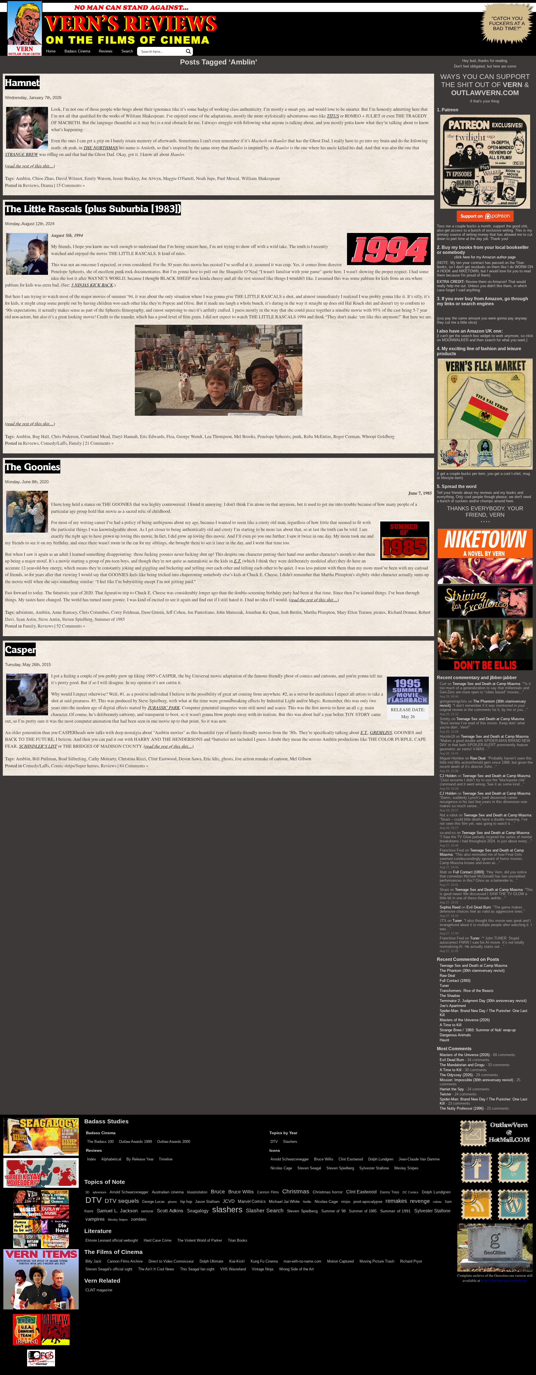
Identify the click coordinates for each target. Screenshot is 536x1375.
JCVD (229, 1201)
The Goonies (32, 466)
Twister (445, 1094)
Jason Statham (207, 1201)
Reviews (106, 51)
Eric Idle (211, 759)
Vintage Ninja (262, 1269)
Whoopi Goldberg (378, 436)
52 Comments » (70, 626)
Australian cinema (168, 1192)
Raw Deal (477, 758)
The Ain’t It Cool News (156, 1269)
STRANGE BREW (21, 154)
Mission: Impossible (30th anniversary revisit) (476, 1080)
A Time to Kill (450, 1025)
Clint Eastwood (162, 759)
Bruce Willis (323, 1159)
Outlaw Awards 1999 (135, 1142)
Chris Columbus (94, 612)
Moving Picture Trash (377, 1261)
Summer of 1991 (395, 1211)
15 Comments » (70, 185)
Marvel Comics (252, 1201)
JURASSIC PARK (164, 707)
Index (91, 1159)
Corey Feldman (125, 612)
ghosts (227, 759)
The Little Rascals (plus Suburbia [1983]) (93, 208)
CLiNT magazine (98, 1290)
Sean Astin (26, 619)
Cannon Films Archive (125, 1261)
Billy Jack (93, 1261)
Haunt (444, 1040)
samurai (147, 1211)
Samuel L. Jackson (117, 1210)
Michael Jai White (284, 1201)
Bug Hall (40, 436)
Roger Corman (346, 436)
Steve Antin (49, 619)
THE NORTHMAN (100, 147)
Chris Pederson (64, 436)
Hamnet (22, 82)
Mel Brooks (244, 436)
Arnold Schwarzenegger (290, 1159)
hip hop (186, 1201)
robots (437, 1201)
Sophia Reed (450, 907)
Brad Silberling (72, 759)
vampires (95, 1219)
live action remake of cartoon (261, 759)
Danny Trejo (389, 1192)
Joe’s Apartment (453, 1006)
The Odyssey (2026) (456, 1075)
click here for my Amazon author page (485, 257)
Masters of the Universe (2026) (465, 1020)
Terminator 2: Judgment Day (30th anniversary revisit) (483, 1001)
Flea (170, 436)
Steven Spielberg (77, 619)
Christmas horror (328, 1192)
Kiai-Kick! (237, 1261)
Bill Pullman (44, 759)
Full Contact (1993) (468, 872)
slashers (227, 1209)
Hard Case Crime (157, 1240)
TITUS (333, 116)
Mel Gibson (300, 759)
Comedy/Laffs (54, 443)
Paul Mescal (228, 178)
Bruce (218, 1191)
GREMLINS (381, 732)
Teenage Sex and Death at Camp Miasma (486, 684)
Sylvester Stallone (374, 1168)
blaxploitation (197, 1192)
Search (127, 51)
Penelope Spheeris (273, 436)
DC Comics (410, 1192)
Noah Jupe (205, 178)
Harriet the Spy (452, 1089)
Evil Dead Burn (478, 907)
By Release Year (140, 1159)
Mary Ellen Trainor (354, 612)
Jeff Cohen (175, 612)
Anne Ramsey (64, 612)
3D (87, 1192)
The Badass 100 (100, 1142)
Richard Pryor (411, 1261)
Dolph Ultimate (211, 1261)
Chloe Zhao (43, 178)
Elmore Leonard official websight (111, 1240)
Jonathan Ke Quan (262, 612)
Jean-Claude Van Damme (419, 1159)
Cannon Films (268, 1192)
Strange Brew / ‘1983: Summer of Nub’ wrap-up (478, 1030)
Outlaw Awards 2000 (173, 1142)
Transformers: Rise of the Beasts (467, 991)
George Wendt (189, 436)
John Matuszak (229, 612)
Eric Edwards (152, 436)
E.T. (237, 561)
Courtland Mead (95, 436)
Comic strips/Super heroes (75, 766)
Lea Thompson (218, 436)
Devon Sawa (190, 759)
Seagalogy (198, 1210)
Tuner (457, 921)
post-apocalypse (367, 1201)
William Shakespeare (260, 178)
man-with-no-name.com (302, 1261)
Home (51, 51)
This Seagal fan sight (197, 1269)
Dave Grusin (152, 612)
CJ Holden (448, 776)
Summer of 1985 (110, 619)
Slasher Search (265, 1210)
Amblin (23, 178)
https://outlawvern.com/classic (504, 1280)
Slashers (290, 1142)
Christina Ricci (132, 759)
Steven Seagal (309, 1168)
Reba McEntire (317, 436)
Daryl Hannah (125, 436)
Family (75, 443)
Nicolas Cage (281, 1168)
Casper (20, 649)
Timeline (166, 1159)
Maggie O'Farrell (178, 178)
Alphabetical (111, 1159)
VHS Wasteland (233, 1269)
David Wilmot (69, 178)
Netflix (307, 1201)
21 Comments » (99, 443)
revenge (420, 1201)
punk (297, 436)
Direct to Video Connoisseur (171, 1261)
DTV (274, 1142)
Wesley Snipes (406, 1168)
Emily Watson (98, 178)
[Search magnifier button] (188, 51)
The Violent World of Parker (199, 1240)
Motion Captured (340, 1261)
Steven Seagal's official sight (108, 1269)
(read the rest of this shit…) (30, 166)
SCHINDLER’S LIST (38, 746)
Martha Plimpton (319, 612)
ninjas (345, 1202)
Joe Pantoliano (201, 612)
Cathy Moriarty (102, 759)
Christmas (295, 1191)
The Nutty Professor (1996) (462, 1108)
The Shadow (450, 996)
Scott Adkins (170, 1210)
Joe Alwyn (151, 178)
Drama (47, 185)
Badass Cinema (77, 51)
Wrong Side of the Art (296, 1269)
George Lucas (153, 1202)
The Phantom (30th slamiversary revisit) (472, 970)
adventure (24, 612)
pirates (380, 612)
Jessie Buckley (126, 178)
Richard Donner (402, 612)
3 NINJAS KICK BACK (92, 285)
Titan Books (237, 1240)
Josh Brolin (291, 612)
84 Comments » (133, 766)
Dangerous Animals (455, 1035)
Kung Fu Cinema (264, 1261)
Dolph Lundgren (380, 1159)
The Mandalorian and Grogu (462, 1065)
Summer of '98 (333, 1211)
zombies (139, 1219)
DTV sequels (122, 1201)
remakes (396, 1201)
